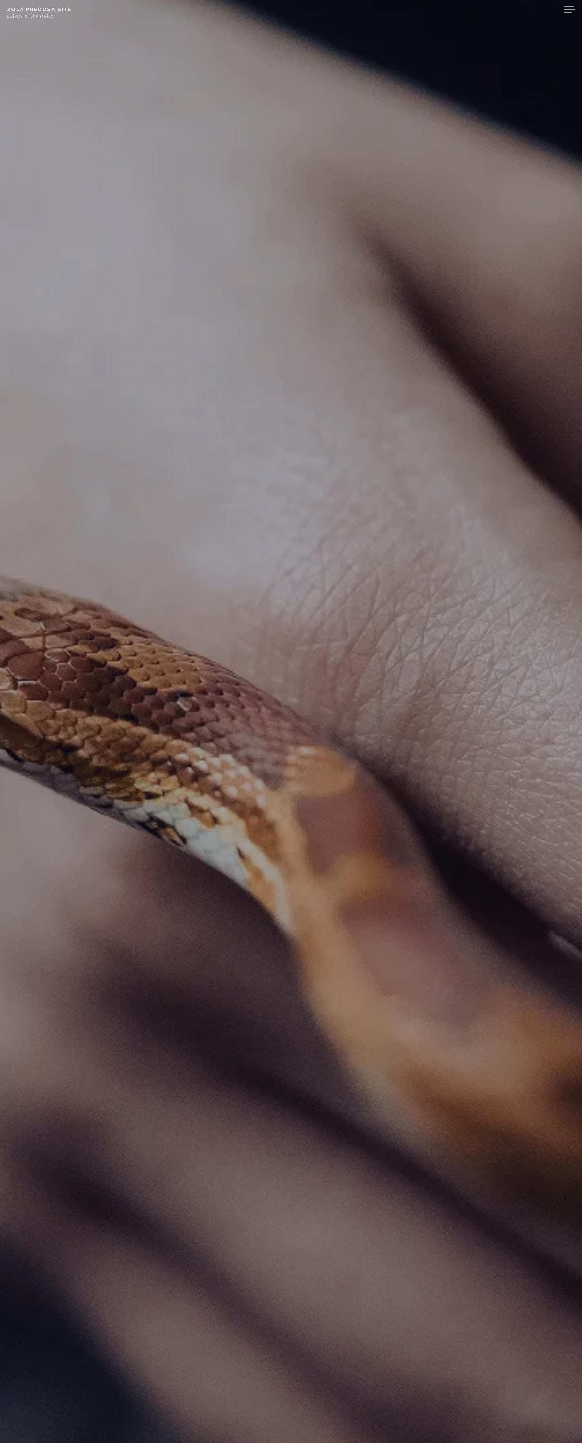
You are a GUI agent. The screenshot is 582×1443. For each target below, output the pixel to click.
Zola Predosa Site (39, 9)
